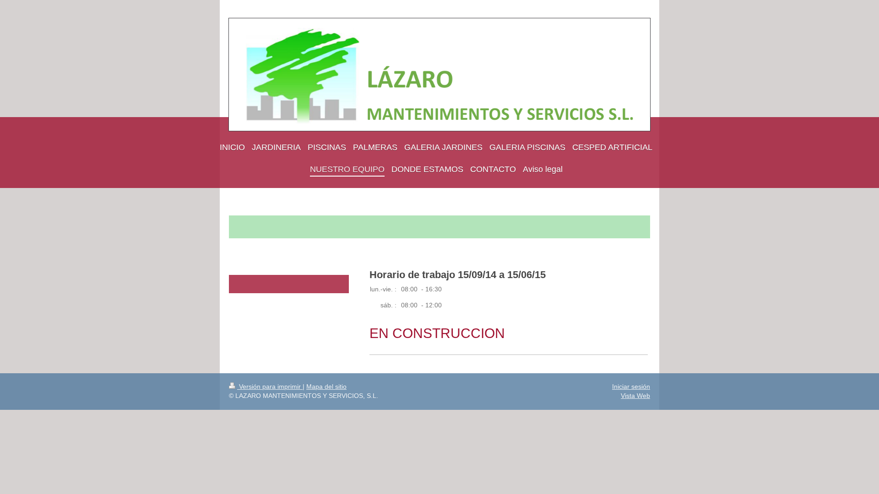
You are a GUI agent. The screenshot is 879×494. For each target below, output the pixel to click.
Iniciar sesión (631, 386)
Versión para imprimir (270, 386)
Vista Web (635, 395)
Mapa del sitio (326, 386)
